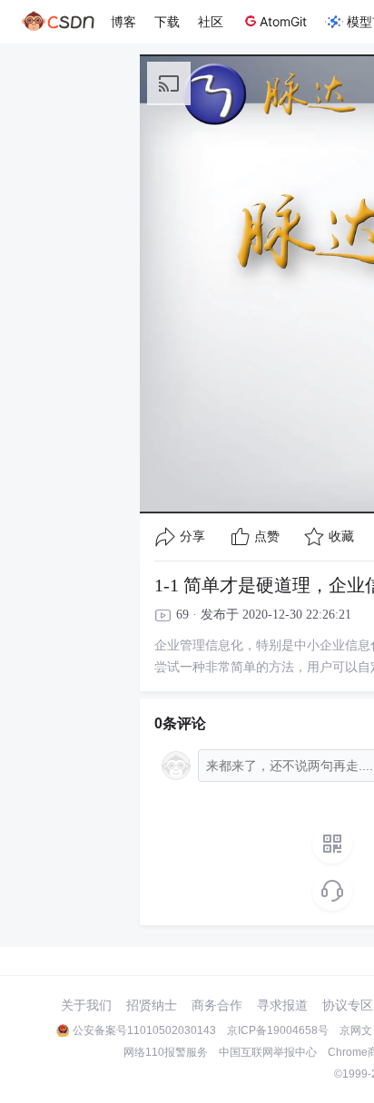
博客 (123, 21)
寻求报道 (282, 1005)
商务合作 (217, 1005)
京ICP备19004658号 (278, 1030)
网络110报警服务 (165, 1052)
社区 (210, 21)
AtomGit (283, 21)
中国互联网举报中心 (268, 1052)
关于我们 (86, 1005)
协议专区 (347, 1005)
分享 (192, 536)
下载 (167, 21)
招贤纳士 (151, 1005)
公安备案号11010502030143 (144, 1030)
